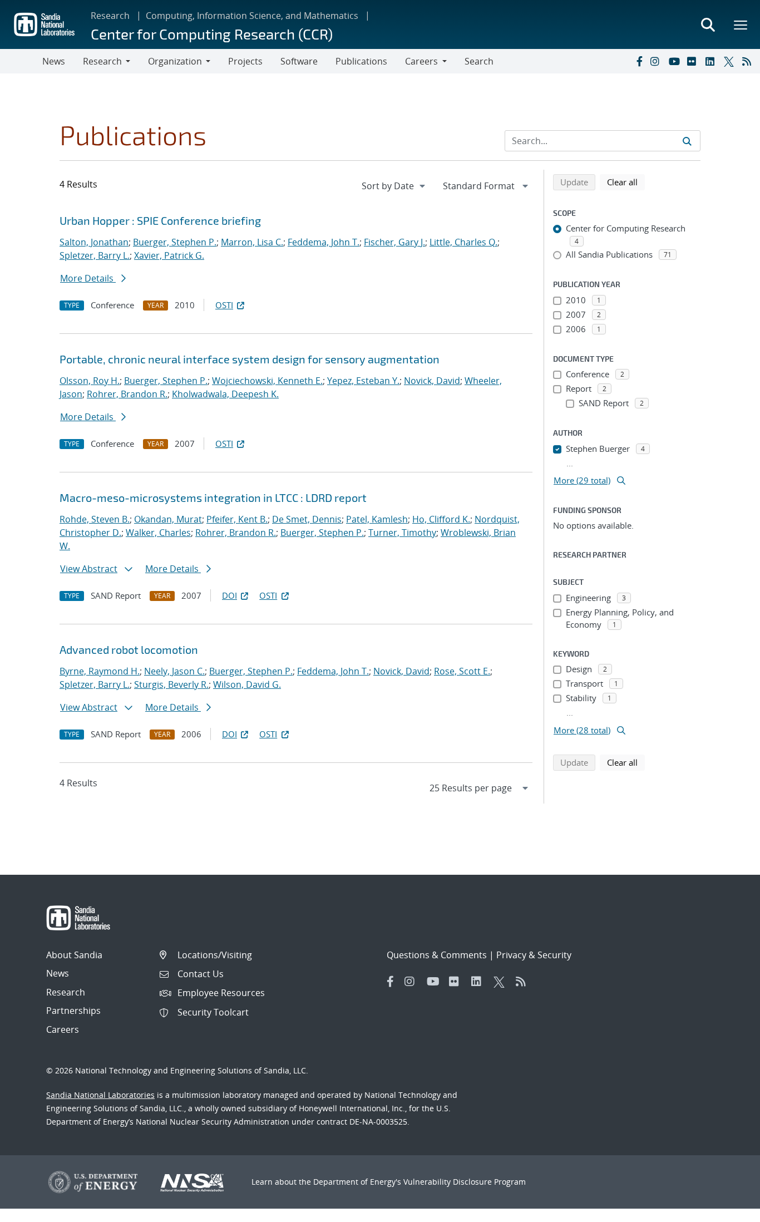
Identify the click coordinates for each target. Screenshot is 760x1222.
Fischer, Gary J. (394, 242)
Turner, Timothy (402, 532)
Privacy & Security (533, 955)
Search (479, 61)
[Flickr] (693, 61)
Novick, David (432, 381)
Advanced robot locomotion (129, 649)
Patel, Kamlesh (377, 519)
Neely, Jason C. (174, 671)
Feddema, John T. (323, 242)
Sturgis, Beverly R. (171, 684)
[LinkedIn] (712, 61)
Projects (245, 61)
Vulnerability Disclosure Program (464, 1181)
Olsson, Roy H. (90, 381)
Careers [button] (421, 61)
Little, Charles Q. (463, 242)
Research (110, 15)
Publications (361, 61)
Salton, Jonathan (94, 242)
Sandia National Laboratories (100, 1095)
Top (727, 1209)
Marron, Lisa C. (252, 242)
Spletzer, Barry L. (95, 255)
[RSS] (749, 61)
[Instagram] (657, 61)
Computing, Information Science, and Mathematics (252, 15)
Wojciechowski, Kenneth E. (267, 381)
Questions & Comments (437, 955)
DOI (229, 595)
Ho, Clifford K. (441, 519)
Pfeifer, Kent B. (237, 519)
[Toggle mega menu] (741, 24)
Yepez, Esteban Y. (363, 381)
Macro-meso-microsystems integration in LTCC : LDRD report (213, 497)
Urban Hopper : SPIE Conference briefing (160, 220)
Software (299, 61)
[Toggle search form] (707, 24)
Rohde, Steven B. (95, 519)
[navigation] (394, 186)
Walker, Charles (158, 532)
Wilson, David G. (247, 684)
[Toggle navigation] (21, 61)
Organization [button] (175, 61)
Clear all (626, 182)
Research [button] (102, 61)
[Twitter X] (730, 61)
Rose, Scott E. (462, 671)
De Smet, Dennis (307, 519)
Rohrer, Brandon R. (127, 394)
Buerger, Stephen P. (174, 242)
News (53, 61)
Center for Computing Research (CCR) (212, 33)
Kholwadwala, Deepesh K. (225, 394)
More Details (88, 278)
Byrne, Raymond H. (100, 671)
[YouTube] (675, 61)
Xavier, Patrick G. (169, 255)
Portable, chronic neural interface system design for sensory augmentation (250, 359)
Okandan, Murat (168, 519)
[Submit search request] (687, 140)
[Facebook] (638, 61)
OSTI (224, 305)
